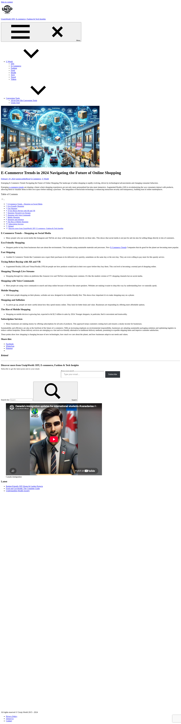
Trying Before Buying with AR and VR (21, 211)
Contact (9, 721)
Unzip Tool (15, 103)
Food (13, 70)
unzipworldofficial (23, 179)
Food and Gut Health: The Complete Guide (23, 488)
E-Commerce (16, 66)
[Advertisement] (90, 511)
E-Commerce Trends (118, 247)
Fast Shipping (12, 208)
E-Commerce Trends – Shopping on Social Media (25, 204)
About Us (10, 719)
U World (9, 61)
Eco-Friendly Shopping (16, 206)
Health (13, 73)
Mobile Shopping (14, 217)
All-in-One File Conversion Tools (24, 100)
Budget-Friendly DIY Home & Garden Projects (24, 486)
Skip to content (7, 2)
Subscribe (112, 374)
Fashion (14, 68)
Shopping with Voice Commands (19, 215)
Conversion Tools (13, 98)
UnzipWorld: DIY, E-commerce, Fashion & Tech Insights (23, 19)
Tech (13, 75)
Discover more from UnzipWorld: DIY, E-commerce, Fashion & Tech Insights (35, 228)
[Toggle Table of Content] (3, 200)
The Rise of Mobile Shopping (18, 222)
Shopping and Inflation (16, 220)
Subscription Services (16, 224)
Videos (13, 79)
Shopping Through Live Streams (19, 213)
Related (11, 226)
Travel (13, 77)
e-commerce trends (16, 187)
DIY (12, 64)
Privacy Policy (11, 716)
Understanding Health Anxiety (18, 491)
